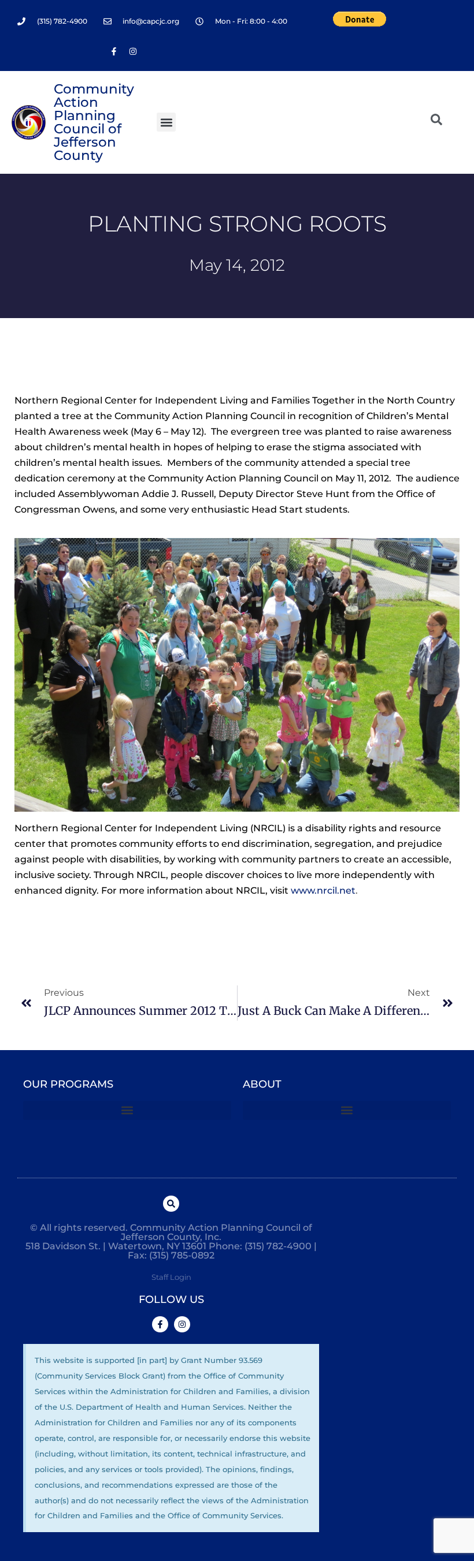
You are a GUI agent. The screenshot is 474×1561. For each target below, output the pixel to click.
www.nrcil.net (323, 890)
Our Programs (68, 1084)
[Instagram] (133, 51)
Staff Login (171, 1277)
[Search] (171, 1204)
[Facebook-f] (114, 51)
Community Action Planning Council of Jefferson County (94, 122)
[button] (166, 122)
